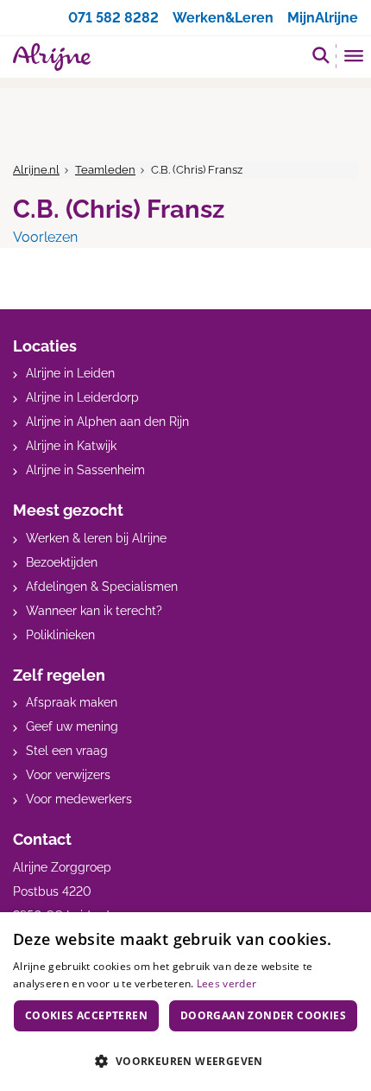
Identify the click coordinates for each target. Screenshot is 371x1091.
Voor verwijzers (68, 775)
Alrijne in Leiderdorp (82, 397)
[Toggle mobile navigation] (354, 57)
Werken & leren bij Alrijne (96, 538)
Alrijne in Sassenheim (85, 470)
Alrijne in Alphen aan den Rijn (107, 421)
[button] (185, 1060)
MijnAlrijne (322, 18)
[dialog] (185, 1001)
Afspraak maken (71, 702)
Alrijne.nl (36, 169)
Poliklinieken (60, 635)
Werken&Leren (223, 18)
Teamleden (105, 169)
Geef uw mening (72, 726)
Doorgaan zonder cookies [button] (263, 1015)
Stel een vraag (67, 751)
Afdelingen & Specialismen (102, 586)
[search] (321, 55)
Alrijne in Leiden (70, 373)
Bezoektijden (61, 562)
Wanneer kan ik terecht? (94, 611)
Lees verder (226, 983)
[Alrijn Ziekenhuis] (52, 57)
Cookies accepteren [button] (86, 1015)
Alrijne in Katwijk (71, 446)
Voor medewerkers (79, 799)
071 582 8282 (113, 18)
